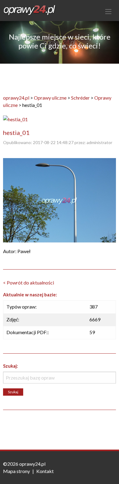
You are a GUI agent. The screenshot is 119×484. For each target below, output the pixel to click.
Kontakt (45, 471)
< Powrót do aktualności (28, 282)
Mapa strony (16, 471)
